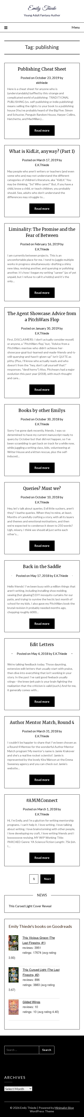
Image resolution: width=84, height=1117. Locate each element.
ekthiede (42, 82)
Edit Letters (42, 644)
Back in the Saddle (42, 566)
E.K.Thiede (42, 165)
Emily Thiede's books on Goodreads (40, 926)
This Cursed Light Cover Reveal (30, 906)
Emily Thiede (42, 8)
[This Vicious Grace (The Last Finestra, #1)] (15, 943)
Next (47, 878)
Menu (76, 27)
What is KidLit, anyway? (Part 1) (42, 151)
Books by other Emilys (42, 410)
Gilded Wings (31, 1002)
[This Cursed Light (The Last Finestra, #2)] (16, 975)
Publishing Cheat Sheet (42, 69)
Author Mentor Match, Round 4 (42, 722)
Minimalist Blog (64, 1107)
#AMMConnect (42, 800)
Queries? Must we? (42, 488)
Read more (42, 130)
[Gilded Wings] (16, 1007)
